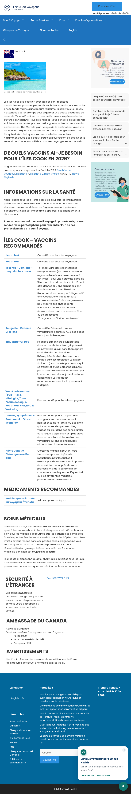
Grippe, (55, 173)
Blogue (13, 742)
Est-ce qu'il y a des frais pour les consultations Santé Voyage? (110, 140)
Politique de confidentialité (18, 761)
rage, (47, 173)
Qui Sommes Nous (20, 738)
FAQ (12, 747)
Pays (62, 20)
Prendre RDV (107, 6)
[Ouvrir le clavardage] (123, 786)
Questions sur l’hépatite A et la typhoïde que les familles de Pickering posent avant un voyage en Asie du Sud (64, 728)
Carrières (15, 725)
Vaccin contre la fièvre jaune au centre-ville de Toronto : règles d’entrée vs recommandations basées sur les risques (64, 717)
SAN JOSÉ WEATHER (58, 578)
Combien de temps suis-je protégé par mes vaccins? (110, 127)
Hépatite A (22, 173)
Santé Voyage (11, 20)
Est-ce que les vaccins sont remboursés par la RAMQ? (110, 153)
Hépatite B (36, 173)
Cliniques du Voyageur (16, 30)
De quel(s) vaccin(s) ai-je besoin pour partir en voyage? (110, 100)
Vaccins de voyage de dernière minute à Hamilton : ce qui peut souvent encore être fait (64, 739)
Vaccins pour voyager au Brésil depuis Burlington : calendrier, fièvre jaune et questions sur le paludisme (61, 698)
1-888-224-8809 (119, 13)
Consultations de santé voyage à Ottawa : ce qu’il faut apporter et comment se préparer (65, 707)
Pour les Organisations (88, 20)
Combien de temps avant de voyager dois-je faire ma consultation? (110, 114)
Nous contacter (49, 30)
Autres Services (40, 20)
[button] (4, 40)
